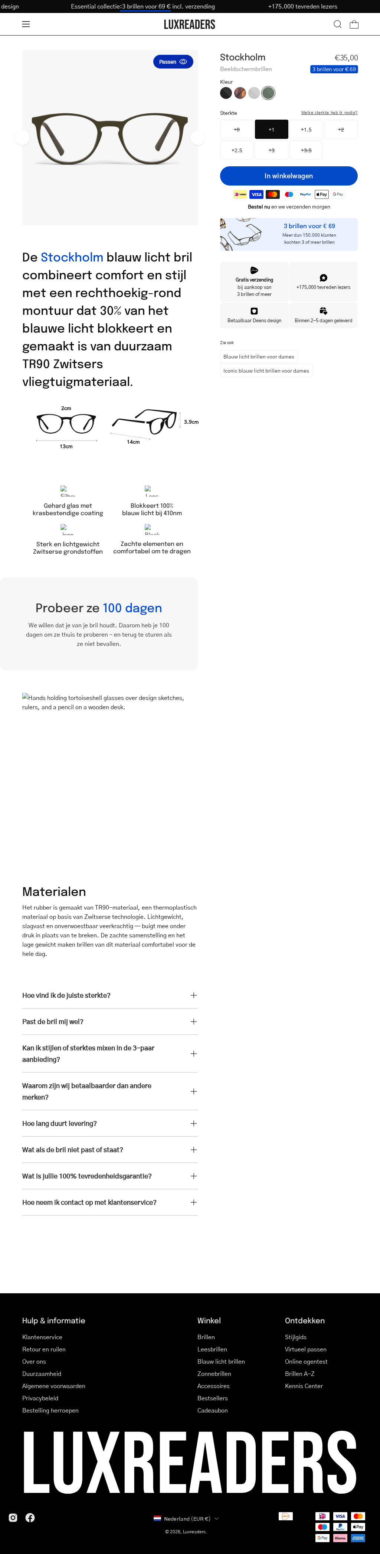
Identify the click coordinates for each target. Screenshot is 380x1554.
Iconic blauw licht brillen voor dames (266, 370)
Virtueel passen (306, 1349)
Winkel (209, 1320)
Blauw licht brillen (221, 1361)
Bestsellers (212, 1398)
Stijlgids (296, 1337)
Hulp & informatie (53, 1320)
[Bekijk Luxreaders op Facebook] (30, 1517)
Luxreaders (194, 1531)
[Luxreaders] (190, 24)
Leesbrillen (212, 1349)
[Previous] (22, 137)
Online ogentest (306, 1361)
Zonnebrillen (214, 1373)
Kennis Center (304, 1385)
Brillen (206, 1337)
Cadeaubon (212, 1410)
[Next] (197, 137)
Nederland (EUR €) (187, 1518)
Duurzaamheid (41, 1373)
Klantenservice (42, 1337)
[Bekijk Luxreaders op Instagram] (13, 1517)
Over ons (34, 1361)
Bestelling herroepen (50, 1410)
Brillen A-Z (300, 1373)
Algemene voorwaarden (53, 1385)
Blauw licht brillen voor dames (258, 356)
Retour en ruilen (44, 1349)
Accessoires (213, 1385)
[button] (338, 24)
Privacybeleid (40, 1398)
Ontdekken (305, 1320)
